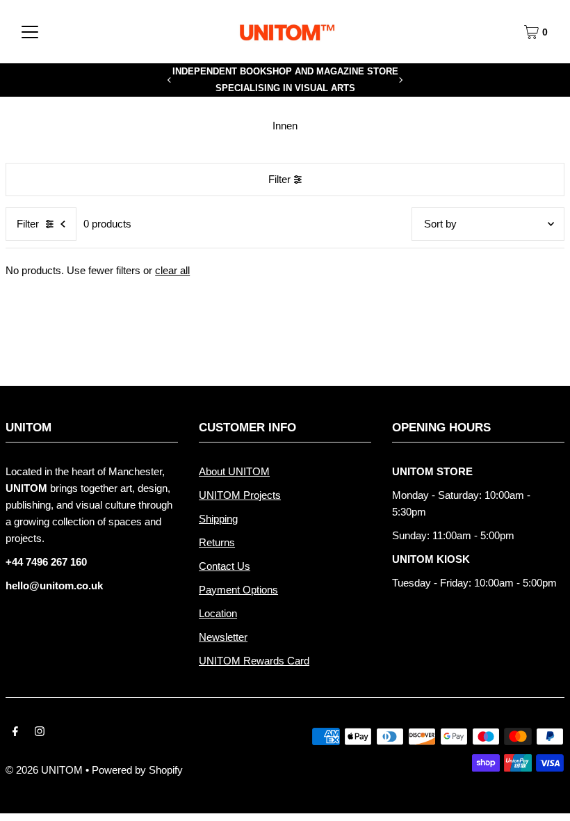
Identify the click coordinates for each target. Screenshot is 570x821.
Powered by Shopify (137, 770)
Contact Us (224, 566)
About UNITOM (234, 471)
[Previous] (170, 80)
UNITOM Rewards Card (254, 661)
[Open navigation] (30, 32)
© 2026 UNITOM (44, 770)
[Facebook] (15, 732)
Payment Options (238, 590)
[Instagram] (39, 732)
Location (218, 613)
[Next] (400, 80)
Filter (279, 179)
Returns (217, 542)
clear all (172, 270)
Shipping (218, 519)
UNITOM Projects (240, 495)
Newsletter (223, 637)
